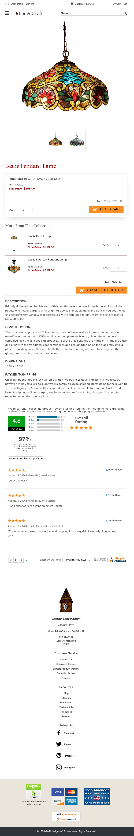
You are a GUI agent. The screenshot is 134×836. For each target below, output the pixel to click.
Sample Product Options (66, 669)
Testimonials (66, 707)
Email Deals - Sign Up (22, 4)
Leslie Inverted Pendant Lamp (47, 259)
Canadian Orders (66, 673)
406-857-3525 (66, 625)
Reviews (66, 717)
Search (125, 13)
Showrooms (66, 703)
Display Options (50, 560)
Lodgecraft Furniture (63, 831)
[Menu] (7, 13)
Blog (66, 693)
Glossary (66, 698)
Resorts (66, 678)
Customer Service (84, 4)
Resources (66, 712)
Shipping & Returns (66, 664)
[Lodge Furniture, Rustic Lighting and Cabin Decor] (31, 13)
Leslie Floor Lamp (39, 236)
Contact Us (66, 660)
